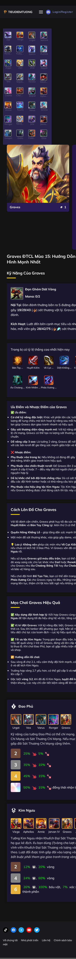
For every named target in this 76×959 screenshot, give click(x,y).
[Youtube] (29, 930)
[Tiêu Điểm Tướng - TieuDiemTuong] (17, 12)
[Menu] (41, 12)
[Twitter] (37, 930)
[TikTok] (5, 930)
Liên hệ (46, 940)
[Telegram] (21, 930)
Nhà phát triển (29, 940)
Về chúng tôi (10, 940)
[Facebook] (13, 930)
